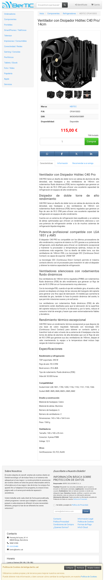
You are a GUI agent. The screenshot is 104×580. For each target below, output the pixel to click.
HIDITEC (73, 106)
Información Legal (85, 519)
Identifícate (82, 5)
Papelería (8, 73)
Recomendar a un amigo (82, 163)
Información (62, 163)
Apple (6, 79)
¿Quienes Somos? (61, 527)
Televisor (8, 36)
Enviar (86, 511)
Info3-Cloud (83, 527)
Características (46, 163)
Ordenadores (9, 14)
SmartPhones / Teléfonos (15, 30)
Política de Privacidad (80, 499)
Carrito (97, 5)
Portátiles (8, 25)
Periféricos (9, 57)
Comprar (91, 141)
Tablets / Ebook (10, 63)
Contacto (57, 519)
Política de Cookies (89, 577)
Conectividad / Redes (13, 46)
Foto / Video (9, 68)
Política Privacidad (61, 522)
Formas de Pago (85, 524)
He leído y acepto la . (72, 505)
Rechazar (80, 568)
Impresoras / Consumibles (15, 41)
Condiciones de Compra (63, 524)
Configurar (69, 568)
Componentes (10, 19)
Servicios (8, 84)
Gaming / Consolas (12, 52)
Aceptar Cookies (93, 568)
